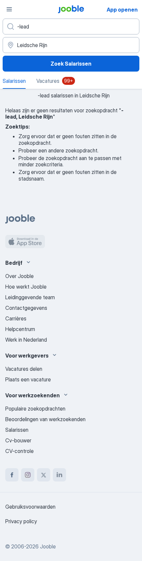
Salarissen (16, 429)
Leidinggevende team (30, 297)
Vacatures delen (23, 368)
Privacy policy (21, 521)
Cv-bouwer (18, 440)
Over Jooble (19, 276)
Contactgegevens (26, 308)
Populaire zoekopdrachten (35, 408)
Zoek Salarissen (71, 63)
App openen (122, 9)
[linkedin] (59, 474)
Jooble (48, 546)
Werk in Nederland (26, 339)
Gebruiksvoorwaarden (30, 506)
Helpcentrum (20, 329)
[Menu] (9, 9)
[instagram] (27, 474)
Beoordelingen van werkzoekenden (45, 419)
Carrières (15, 318)
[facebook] (11, 474)
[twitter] (43, 474)
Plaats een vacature (28, 379)
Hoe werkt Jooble (26, 286)
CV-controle (19, 451)
